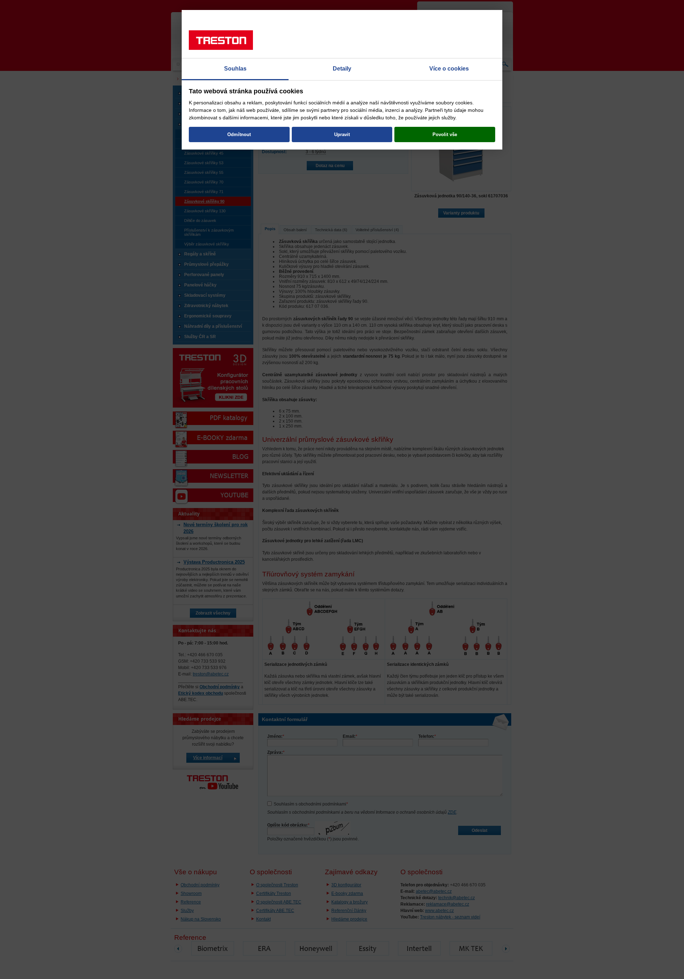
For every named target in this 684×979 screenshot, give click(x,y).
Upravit (342, 134)
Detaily (342, 69)
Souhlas (235, 69)
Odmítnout (239, 134)
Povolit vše (444, 134)
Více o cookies (449, 69)
